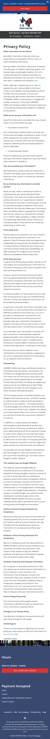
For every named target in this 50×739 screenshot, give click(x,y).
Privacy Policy (36, 712)
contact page (12, 634)
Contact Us (28, 36)
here (36, 80)
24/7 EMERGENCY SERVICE (25, 670)
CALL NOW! (25, 8)
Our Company (15, 36)
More (37, 36)
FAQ (15, 712)
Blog (44, 712)
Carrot (38, 736)
